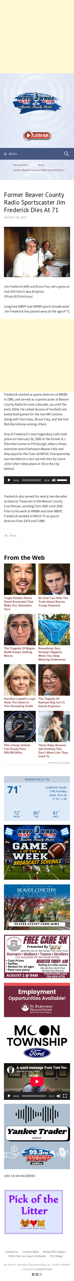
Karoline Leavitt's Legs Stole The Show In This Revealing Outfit (20, 702)
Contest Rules (30, 1251)
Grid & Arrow (44, 1269)
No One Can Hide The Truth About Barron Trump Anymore (53, 601)
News (13, 535)
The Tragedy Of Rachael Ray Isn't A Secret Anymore (51, 702)
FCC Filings (56, 1256)
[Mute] (54, 480)
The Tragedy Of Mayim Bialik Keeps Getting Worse (19, 652)
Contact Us (11, 1251)
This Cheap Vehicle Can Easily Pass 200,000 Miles (17, 748)
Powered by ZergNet (59, 762)
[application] (37, 480)
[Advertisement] (37, 36)
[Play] (9, 480)
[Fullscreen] (65, 1096)
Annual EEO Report (54, 1251)
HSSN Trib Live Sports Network (27, 1256)
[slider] (62, 479)
